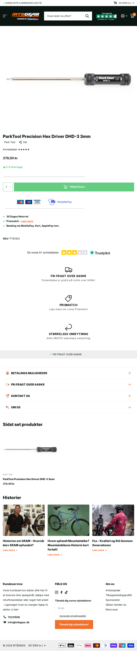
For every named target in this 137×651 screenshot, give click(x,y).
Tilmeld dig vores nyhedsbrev (73, 600)
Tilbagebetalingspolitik (119, 595)
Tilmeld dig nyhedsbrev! (74, 624)
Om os (110, 584)
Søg (87, 16)
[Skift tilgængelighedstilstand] (115, 3)
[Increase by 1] (11, 184)
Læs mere (9, 550)
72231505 (14, 617)
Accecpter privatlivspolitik (73, 616)
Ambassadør (113, 590)
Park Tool (9, 142)
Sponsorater (113, 599)
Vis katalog (5, 15)
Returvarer (112, 609)
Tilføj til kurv (77, 186)
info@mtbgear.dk (18, 622)
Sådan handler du (116, 604)
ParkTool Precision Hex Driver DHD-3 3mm (29, 479)
